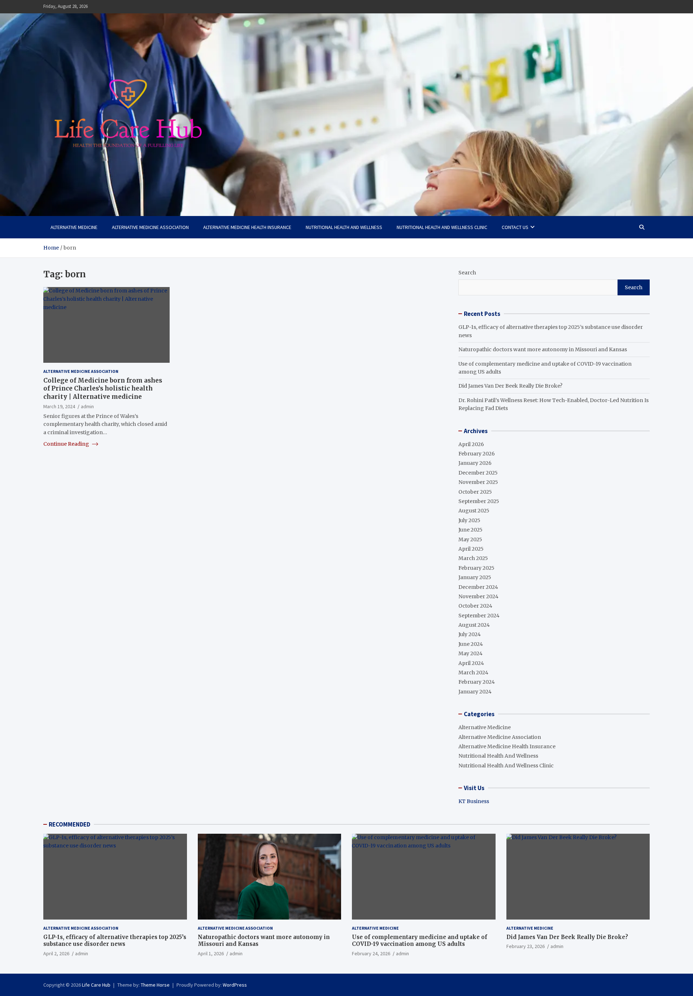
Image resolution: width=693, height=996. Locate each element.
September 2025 (478, 501)
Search (467, 272)
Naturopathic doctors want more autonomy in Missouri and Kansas (542, 349)
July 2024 (469, 634)
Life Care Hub (96, 985)
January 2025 (474, 577)
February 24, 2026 (371, 953)
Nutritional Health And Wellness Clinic (442, 227)
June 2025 (470, 529)
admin (87, 406)
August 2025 (473, 510)
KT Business (473, 801)
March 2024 (473, 672)
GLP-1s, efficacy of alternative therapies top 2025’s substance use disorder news (114, 941)
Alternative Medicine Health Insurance (247, 227)
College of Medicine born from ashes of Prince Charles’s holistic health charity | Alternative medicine (102, 388)
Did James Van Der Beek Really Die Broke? (510, 386)
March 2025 (473, 558)
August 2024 (474, 625)
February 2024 (476, 682)
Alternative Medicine (74, 227)
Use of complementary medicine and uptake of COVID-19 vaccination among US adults (419, 941)
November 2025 (478, 482)
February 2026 (476, 453)
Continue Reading (66, 444)
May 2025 (470, 539)
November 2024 (478, 596)
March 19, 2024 (59, 406)
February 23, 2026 (525, 946)
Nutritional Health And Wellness (344, 227)
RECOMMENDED (69, 824)
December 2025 (478, 473)
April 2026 (471, 444)
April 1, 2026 (211, 953)
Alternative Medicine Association (150, 227)
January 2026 (475, 463)
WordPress (235, 985)
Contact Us (515, 227)
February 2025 (476, 568)
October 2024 (475, 606)
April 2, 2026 (56, 953)
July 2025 (469, 520)
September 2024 (479, 615)
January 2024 (475, 691)
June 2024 (470, 644)
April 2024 (471, 663)
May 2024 (470, 653)
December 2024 (478, 587)
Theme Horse (155, 985)
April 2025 (471, 549)
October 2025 (475, 492)
